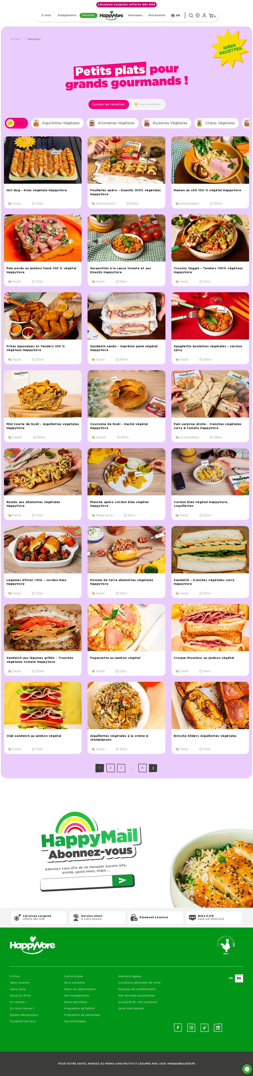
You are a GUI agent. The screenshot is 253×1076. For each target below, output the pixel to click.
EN (178, 15)
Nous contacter (74, 983)
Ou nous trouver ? (22, 1008)
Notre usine (18, 989)
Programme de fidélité (79, 1008)
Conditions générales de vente (139, 983)
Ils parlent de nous (23, 1021)
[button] (67, 15)
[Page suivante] (153, 768)
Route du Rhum (20, 995)
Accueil (15, 39)
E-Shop (15, 976)
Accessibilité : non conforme (137, 1002)
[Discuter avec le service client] (247, 1069)
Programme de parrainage (82, 1015)
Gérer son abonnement (80, 989)
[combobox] (175, 15)
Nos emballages (75, 1021)
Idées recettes (19, 983)
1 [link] (100, 768)
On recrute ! (18, 1002)
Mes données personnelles (136, 995)
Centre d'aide (73, 976)
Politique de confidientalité (136, 989)
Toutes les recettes (109, 104)
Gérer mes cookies (131, 1008)
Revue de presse (75, 1002)
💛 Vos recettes (147, 104)
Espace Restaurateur (24, 1015)
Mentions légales (129, 976)
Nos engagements (76, 995)
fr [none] (231, 978)
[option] (231, 978)
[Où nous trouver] (197, 15)
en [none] (239, 978)
